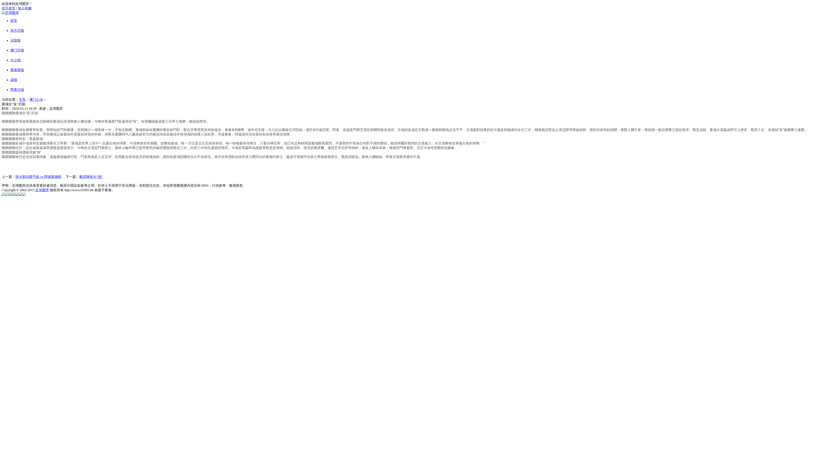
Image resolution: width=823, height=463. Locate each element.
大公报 (15, 60)
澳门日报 (17, 50)
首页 (13, 21)
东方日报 (17, 30)
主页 (22, 99)
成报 (13, 80)
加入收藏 (25, 8)
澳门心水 (36, 99)
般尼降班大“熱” (91, 177)
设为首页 (8, 8)
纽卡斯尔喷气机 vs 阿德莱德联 (38, 177)
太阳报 (15, 40)
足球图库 (42, 190)
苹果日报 (17, 90)
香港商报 (17, 70)
